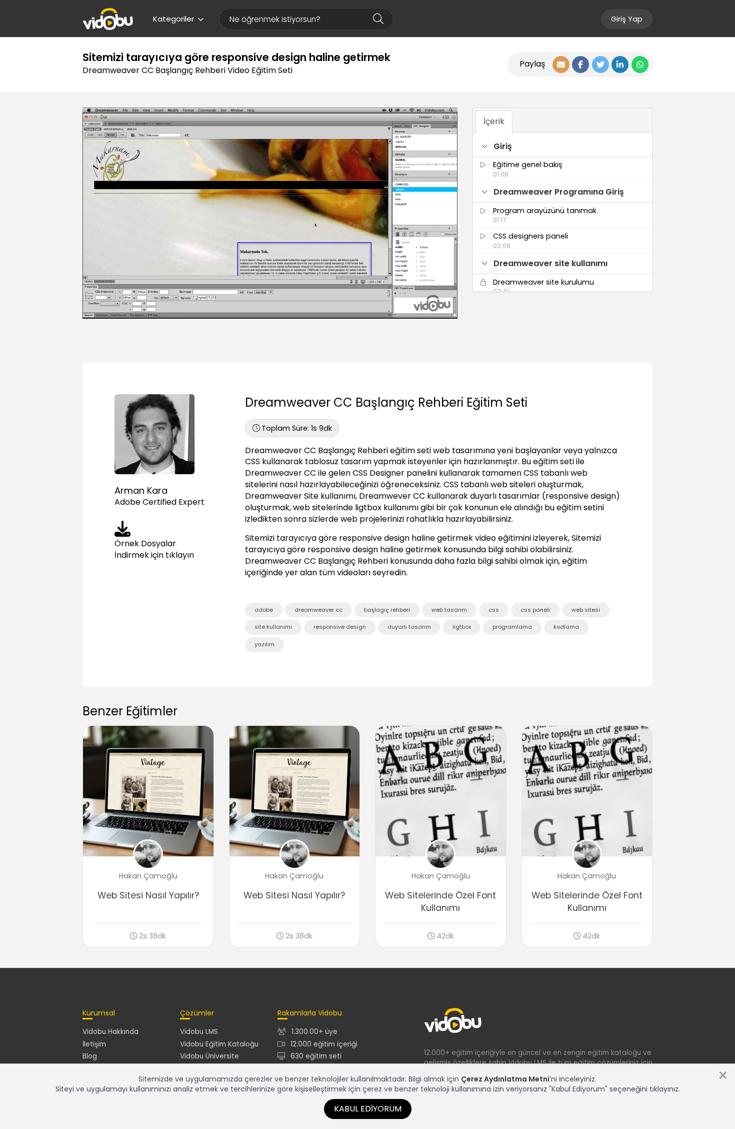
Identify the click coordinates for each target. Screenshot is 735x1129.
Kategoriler (173, 19)
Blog (89, 1056)
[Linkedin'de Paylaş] (620, 64)
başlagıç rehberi (387, 610)
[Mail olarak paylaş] (561, 64)
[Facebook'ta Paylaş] (580, 64)
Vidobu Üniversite (209, 1056)
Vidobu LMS (199, 1031)
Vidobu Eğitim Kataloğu (219, 1044)
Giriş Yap (626, 19)
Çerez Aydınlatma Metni (505, 1079)
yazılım (264, 644)
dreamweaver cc (318, 610)
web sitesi (586, 610)
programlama (512, 627)
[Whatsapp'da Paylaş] (640, 64)
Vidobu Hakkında (110, 1031)
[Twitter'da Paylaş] (600, 64)
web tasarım (449, 610)
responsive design (340, 627)
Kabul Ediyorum (368, 1108)
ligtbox (461, 627)
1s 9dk (297, 428)
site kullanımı (273, 627)
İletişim (94, 1044)
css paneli (535, 610)
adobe (263, 610)
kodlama (566, 627)
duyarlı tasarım (409, 627)
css (493, 610)
